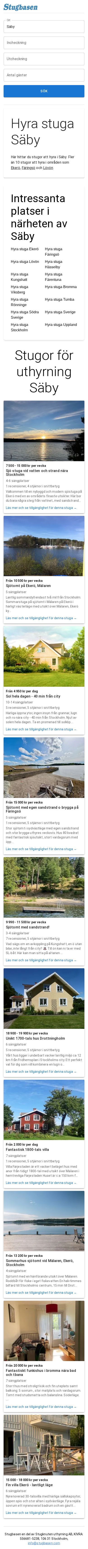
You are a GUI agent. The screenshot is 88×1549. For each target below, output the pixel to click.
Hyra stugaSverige (60, 312)
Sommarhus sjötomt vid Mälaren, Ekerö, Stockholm (40, 1263)
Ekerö (15, 168)
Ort (9, 20)
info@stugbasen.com (44, 1543)
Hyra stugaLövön (25, 262)
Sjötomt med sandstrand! (27, 927)
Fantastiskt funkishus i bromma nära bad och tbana (41, 1372)
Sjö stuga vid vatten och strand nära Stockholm (37, 473)
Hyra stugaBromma (61, 287)
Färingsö (28, 168)
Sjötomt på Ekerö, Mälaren (28, 586)
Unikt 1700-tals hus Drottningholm (35, 1038)
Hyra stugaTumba (59, 299)
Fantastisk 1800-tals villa (27, 1149)
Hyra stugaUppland (61, 325)
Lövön (48, 168)
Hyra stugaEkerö (25, 249)
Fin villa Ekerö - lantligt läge (29, 1485)
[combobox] (41, 26)
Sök (43, 91)
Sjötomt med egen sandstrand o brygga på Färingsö (42, 809)
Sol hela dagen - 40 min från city (33, 696)
